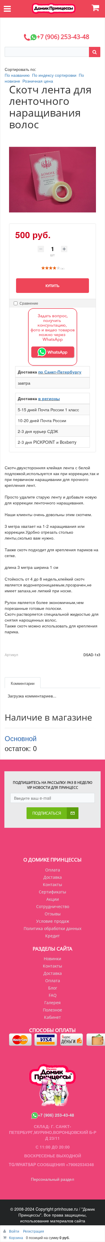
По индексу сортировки (54, 75)
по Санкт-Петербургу (59, 372)
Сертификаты (52, 892)
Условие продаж (52, 921)
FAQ (53, 995)
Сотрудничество (52, 906)
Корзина (16, 1237)
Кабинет (52, 1017)
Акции (52, 899)
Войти (14, 1231)
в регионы (49, 398)
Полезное (52, 1010)
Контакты (52, 884)
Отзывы (53, 914)
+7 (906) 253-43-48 (56, 1115)
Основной (20, 738)
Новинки (52, 958)
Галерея (52, 1002)
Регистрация (33, 1231)
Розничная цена (37, 81)
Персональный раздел (52, 1179)
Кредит (52, 936)
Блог (52, 988)
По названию (17, 75)
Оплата (52, 870)
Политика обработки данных (52, 928)
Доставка (52, 877)
